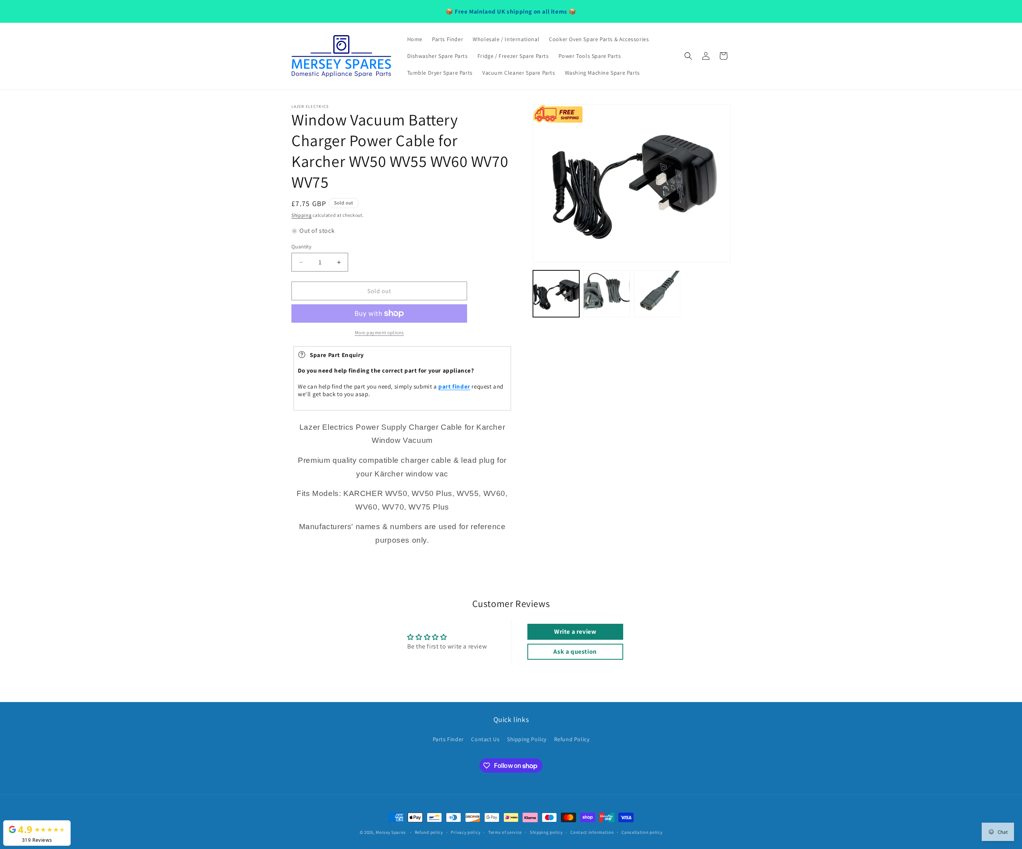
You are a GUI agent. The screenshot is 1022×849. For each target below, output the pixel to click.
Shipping (301, 215)
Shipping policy (546, 832)
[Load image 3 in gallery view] (657, 293)
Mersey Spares (391, 832)
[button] (688, 56)
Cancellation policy (642, 832)
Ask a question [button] (574, 651)
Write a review (575, 631)
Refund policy (429, 832)
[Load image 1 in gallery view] (556, 293)
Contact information (592, 832)
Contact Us (485, 739)
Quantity (301, 246)
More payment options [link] (379, 332)
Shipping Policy (527, 739)
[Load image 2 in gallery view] (606, 293)
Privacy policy (465, 832)
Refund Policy (572, 739)
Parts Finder (448, 739)
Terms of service (505, 832)
